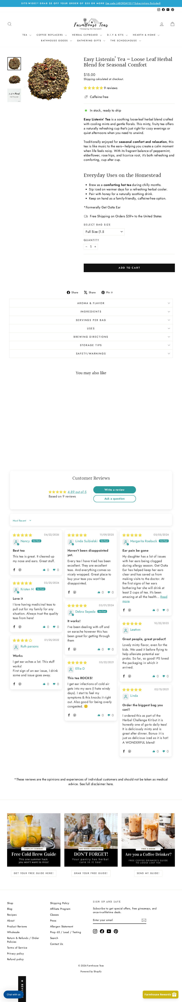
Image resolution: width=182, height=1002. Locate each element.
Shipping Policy (59, 903)
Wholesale (13, 932)
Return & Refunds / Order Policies (23, 940)
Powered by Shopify (91, 971)
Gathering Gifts (90, 40)
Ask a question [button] (115, 499)
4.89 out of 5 (77, 492)
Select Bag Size (97, 224)
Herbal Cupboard (85, 35)
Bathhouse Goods (55, 40)
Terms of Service (17, 948)
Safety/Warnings (91, 353)
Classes (54, 915)
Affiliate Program (60, 909)
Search (54, 938)
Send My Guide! (148, 873)
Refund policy (15, 959)
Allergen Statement (61, 926)
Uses (91, 328)
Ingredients (91, 311)
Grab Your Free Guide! (91, 873)
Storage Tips (91, 345)
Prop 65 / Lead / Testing (65, 932)
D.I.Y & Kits (116, 35)
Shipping (89, 79)
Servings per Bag (91, 320)
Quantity (91, 240)
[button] (94, 88)
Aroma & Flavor (91, 303)
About (10, 921)
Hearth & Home (145, 35)
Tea (26, 35)
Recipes (12, 915)
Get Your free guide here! (34, 873)
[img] (22, 535)
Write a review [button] (114, 490)
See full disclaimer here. (97, 784)
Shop (10, 903)
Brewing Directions (91, 337)
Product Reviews (17, 926)
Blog (9, 909)
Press (53, 921)
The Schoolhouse (124, 40)
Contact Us (56, 944)
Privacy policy (15, 954)
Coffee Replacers (50, 35)
